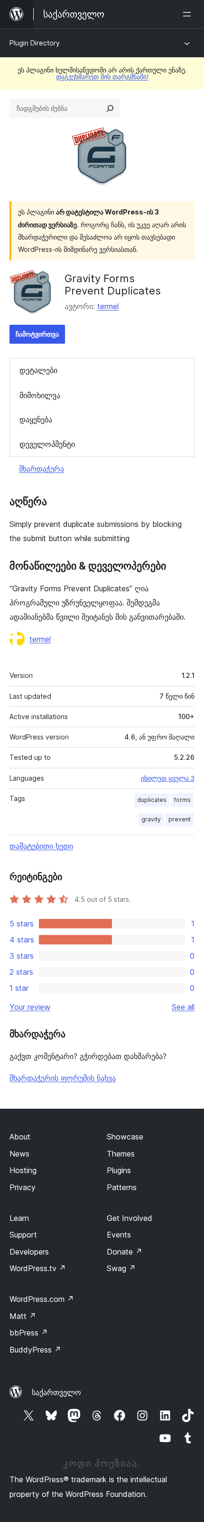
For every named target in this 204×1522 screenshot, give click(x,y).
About (19, 1136)
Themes (121, 1153)
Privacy (22, 1187)
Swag (121, 1268)
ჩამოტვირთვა (37, 334)
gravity (151, 819)
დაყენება (35, 419)
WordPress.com (41, 1299)
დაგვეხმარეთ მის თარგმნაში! (102, 76)
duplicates (152, 799)
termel (108, 306)
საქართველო (56, 1392)
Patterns (122, 1187)
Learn (19, 1218)
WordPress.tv (37, 1268)
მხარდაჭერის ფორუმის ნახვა (62, 1078)
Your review (29, 1007)
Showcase (125, 1136)
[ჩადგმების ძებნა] (110, 108)
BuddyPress (35, 1349)
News (19, 1153)
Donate (124, 1251)
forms (182, 799)
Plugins (119, 1170)
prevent (179, 819)
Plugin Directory (34, 43)
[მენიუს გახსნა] (189, 14)
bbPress (28, 1332)
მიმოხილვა (39, 395)
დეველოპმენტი (47, 444)
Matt (22, 1316)
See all (183, 1007)
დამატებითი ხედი (41, 846)
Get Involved (129, 1218)
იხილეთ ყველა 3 (168, 778)
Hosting (23, 1170)
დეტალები (38, 370)
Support (23, 1234)
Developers (29, 1251)
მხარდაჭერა (41, 468)
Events (119, 1234)
